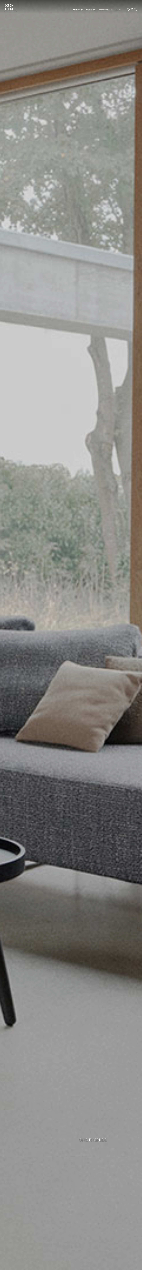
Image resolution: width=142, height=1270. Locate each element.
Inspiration (91, 10)
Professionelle (105, 10)
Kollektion (78, 10)
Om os (118, 10)
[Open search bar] (135, 10)
